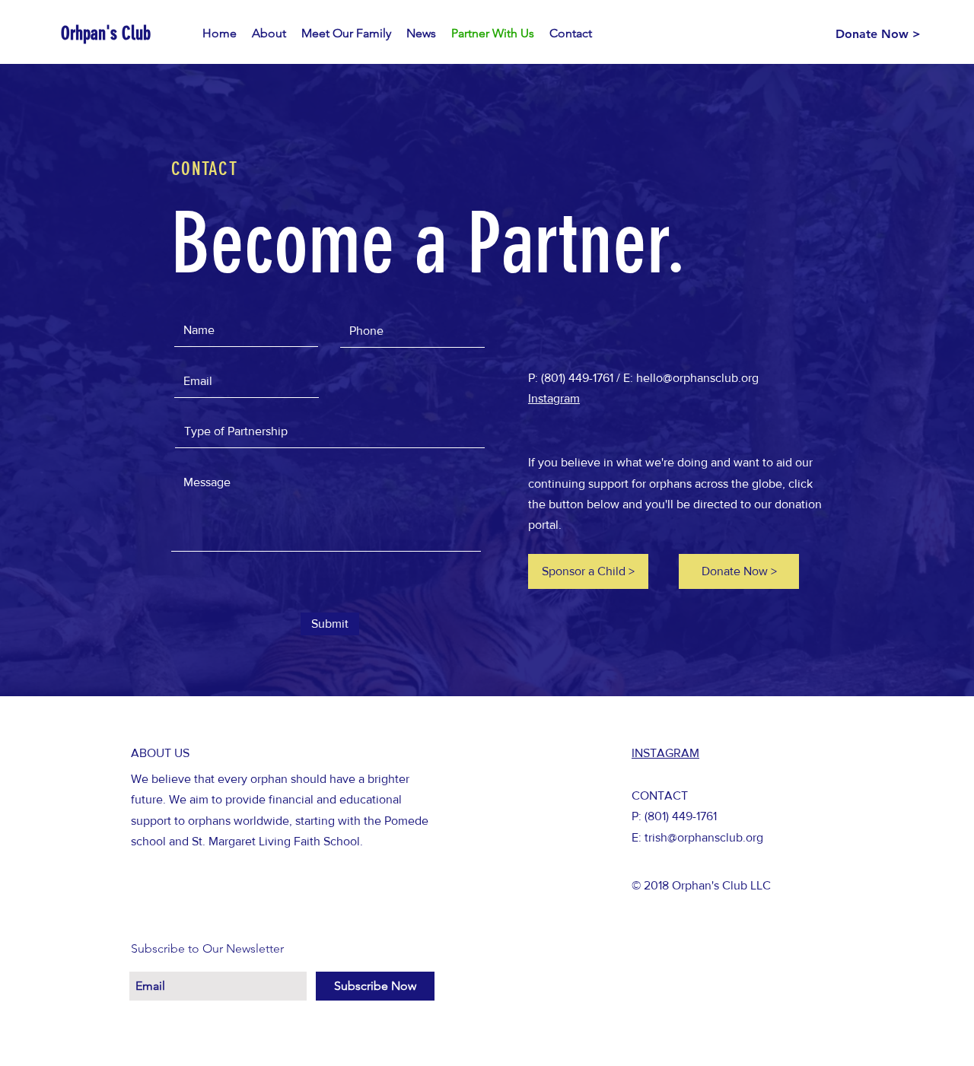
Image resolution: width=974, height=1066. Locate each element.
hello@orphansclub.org (697, 377)
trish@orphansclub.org (704, 837)
